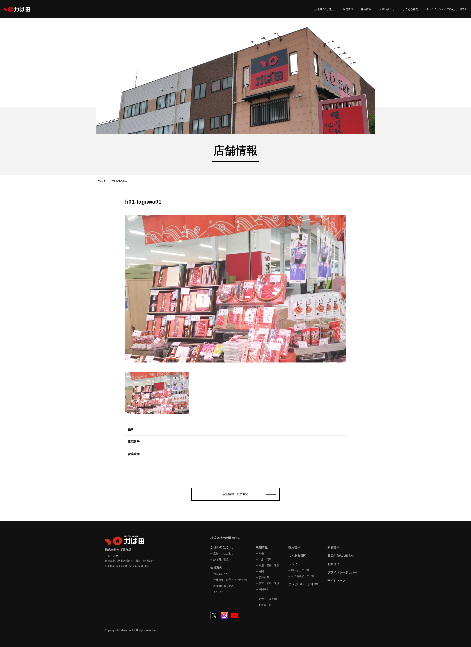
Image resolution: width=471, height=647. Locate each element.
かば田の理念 (221, 559)
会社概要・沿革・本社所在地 (230, 579)
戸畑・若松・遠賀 (269, 565)
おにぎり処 (265, 604)
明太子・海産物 (268, 599)
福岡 (261, 571)
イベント (218, 591)
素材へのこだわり (223, 553)
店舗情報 (348, 9)
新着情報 (333, 547)
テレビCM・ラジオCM (303, 584)
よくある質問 (410, 9)
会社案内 (216, 567)
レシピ (292, 564)
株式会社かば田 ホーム (225, 537)
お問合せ (333, 564)
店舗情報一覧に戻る (235, 494)
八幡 (261, 553)
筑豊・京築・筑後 (269, 583)
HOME (101, 180)
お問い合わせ (387, 9)
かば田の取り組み (223, 585)
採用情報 (366, 9)
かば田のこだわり (324, 9)
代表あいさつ (221, 573)
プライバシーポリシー (342, 572)
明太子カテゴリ (300, 570)
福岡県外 (264, 589)
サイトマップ (336, 580)
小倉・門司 (265, 559)
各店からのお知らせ (340, 555)
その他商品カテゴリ (302, 576)
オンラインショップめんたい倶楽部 (446, 9)
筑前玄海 (264, 577)
